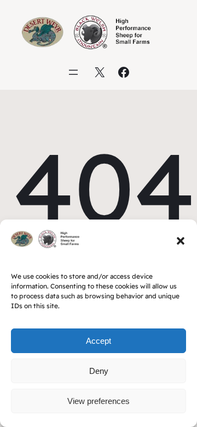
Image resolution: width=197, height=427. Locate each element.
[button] (180, 240)
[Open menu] (73, 72)
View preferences (98, 401)
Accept (98, 340)
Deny (98, 371)
